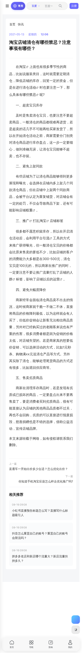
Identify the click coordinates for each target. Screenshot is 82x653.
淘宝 (22, 67)
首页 (12, 24)
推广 (25, 221)
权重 (29, 210)
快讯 (21, 24)
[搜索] (60, 6)
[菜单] (7, 6)
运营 (56, 279)
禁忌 (32, 94)
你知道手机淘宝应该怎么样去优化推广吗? (46, 481)
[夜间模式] (75, 629)
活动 (32, 87)
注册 (74, 5)
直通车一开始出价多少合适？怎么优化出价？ (38, 469)
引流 (46, 238)
